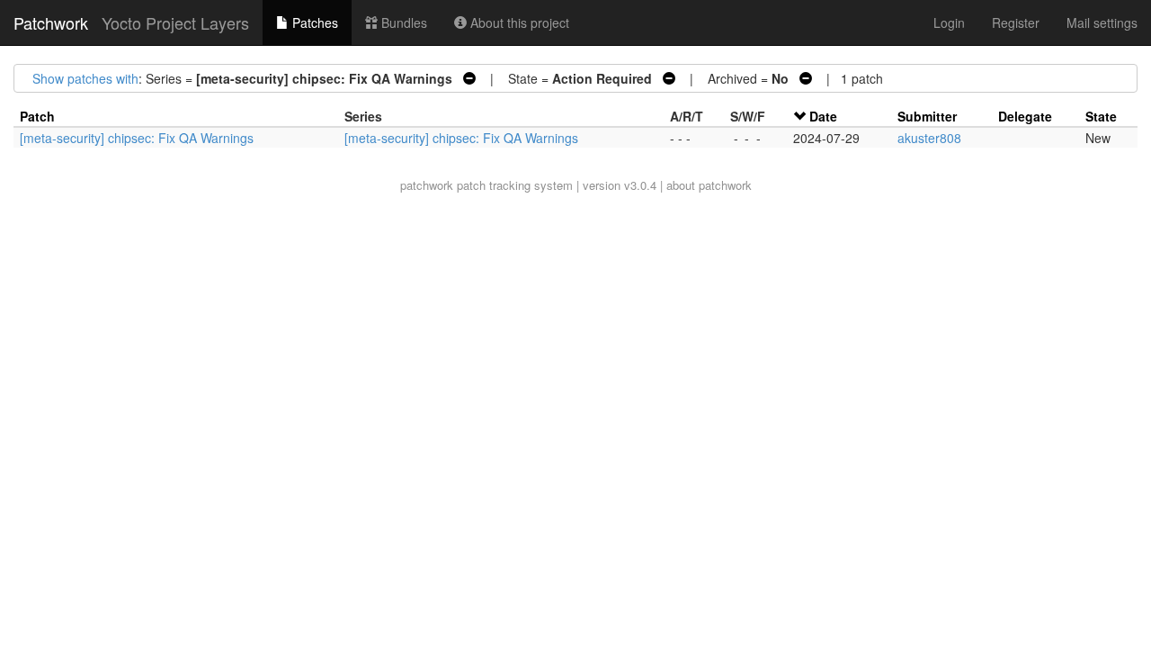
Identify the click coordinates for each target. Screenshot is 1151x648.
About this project (518, 23)
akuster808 (929, 138)
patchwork (426, 185)
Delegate (1025, 116)
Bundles (402, 23)
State (1101, 116)
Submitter (927, 116)
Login (949, 23)
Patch (37, 116)
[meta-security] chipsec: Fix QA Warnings (137, 138)
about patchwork (709, 185)
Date (823, 116)
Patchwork (50, 22)
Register (1015, 23)
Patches (313, 23)
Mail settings (1102, 23)
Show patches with (85, 78)
